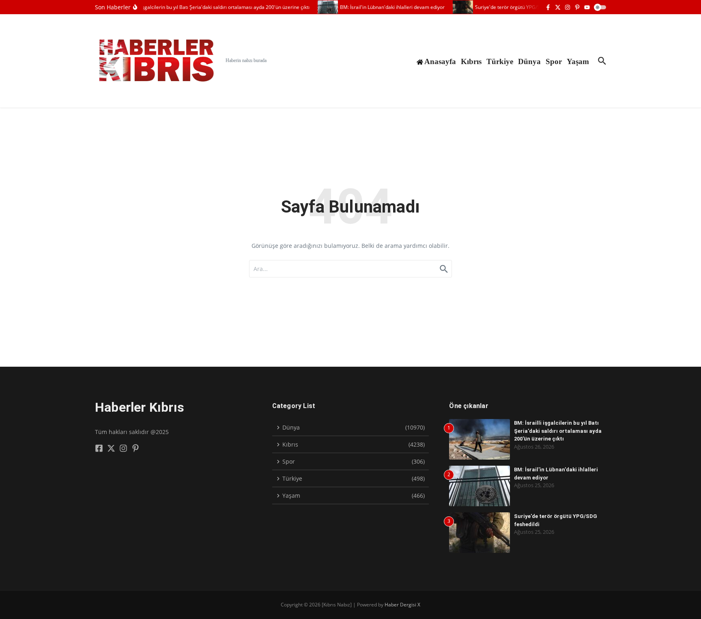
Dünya (529, 61)
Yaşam (578, 61)
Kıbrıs (471, 61)
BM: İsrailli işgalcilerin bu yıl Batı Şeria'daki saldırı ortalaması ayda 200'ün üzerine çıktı (558, 431)
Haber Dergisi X (402, 604)
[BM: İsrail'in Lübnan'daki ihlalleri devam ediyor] (324, 7)
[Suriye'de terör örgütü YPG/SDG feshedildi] (459, 7)
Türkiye (499, 61)
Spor (554, 61)
